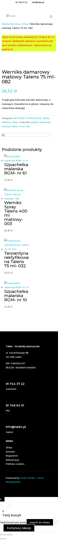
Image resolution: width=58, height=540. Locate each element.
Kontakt (10, 451)
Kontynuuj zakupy (19, 528)
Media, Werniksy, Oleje (15, 23)
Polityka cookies (15, 463)
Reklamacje (12, 459)
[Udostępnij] (7, 534)
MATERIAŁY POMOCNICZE (27, 118)
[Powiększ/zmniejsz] (1, 534)
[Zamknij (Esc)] (11, 534)
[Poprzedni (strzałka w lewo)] (1, 538)
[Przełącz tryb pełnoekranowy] (4, 534)
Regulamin (12, 455)
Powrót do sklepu (40, 522)
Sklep (9, 447)
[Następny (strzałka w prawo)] (4, 538)
